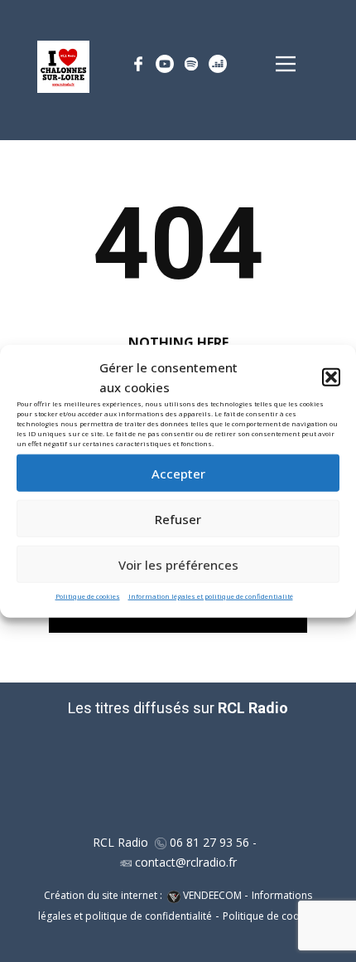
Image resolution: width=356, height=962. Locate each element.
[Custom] (165, 64)
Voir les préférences (178, 564)
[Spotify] (191, 64)
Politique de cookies (87, 595)
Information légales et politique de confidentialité (210, 595)
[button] (331, 377)
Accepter (178, 472)
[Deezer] (218, 64)
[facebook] (138, 64)
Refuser (178, 518)
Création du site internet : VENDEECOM (143, 895)
